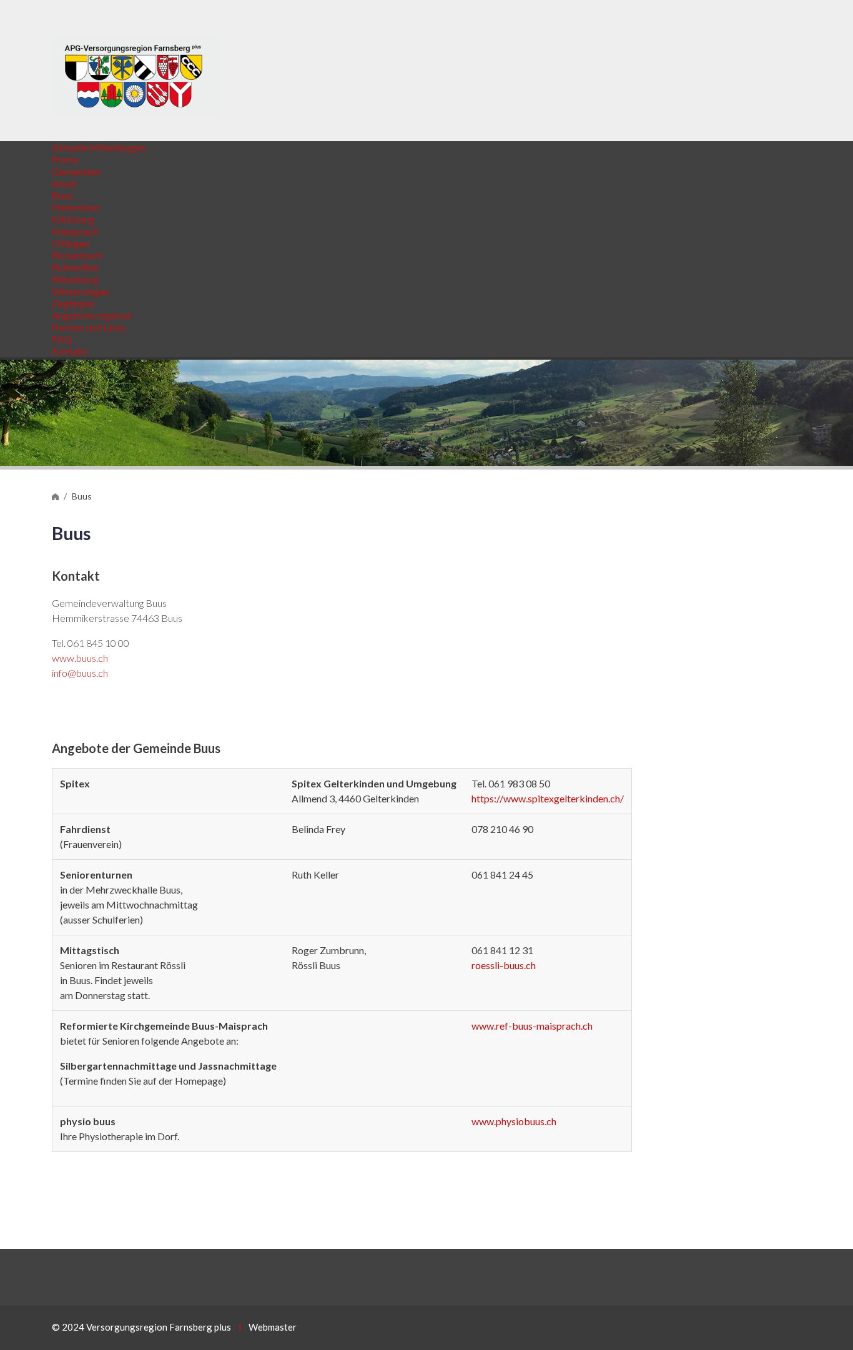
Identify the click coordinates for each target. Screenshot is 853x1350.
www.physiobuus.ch (513, 1121)
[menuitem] (98, 147)
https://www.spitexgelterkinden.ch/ (547, 798)
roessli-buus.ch (503, 965)
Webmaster (273, 1327)
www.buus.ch (80, 658)
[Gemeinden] (55, 496)
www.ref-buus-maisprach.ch (532, 1026)
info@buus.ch (80, 673)
